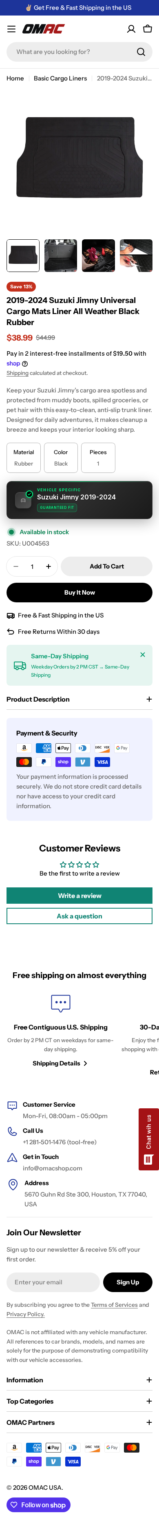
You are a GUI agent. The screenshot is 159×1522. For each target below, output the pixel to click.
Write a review (80, 895)
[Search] (141, 52)
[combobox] (79, 52)
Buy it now (79, 592)
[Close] (142, 654)
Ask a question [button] (79, 916)
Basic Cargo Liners (60, 78)
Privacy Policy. (26, 1314)
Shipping (18, 373)
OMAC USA (45, 1487)
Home (15, 78)
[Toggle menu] (11, 29)
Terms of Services (114, 1304)
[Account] (131, 29)
